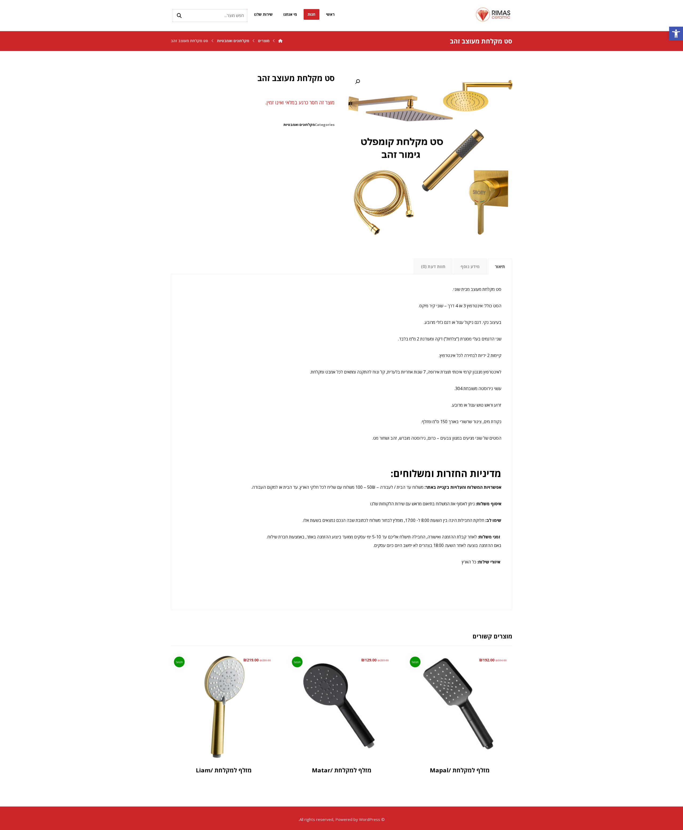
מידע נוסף (470, 266)
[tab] (500, 266)
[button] (676, 34)
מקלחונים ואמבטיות (299, 124)
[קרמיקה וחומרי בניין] (493, 14)
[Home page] (280, 40)
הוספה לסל (453, 745)
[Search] (179, 15)
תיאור (500, 266)
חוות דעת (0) (433, 266)
